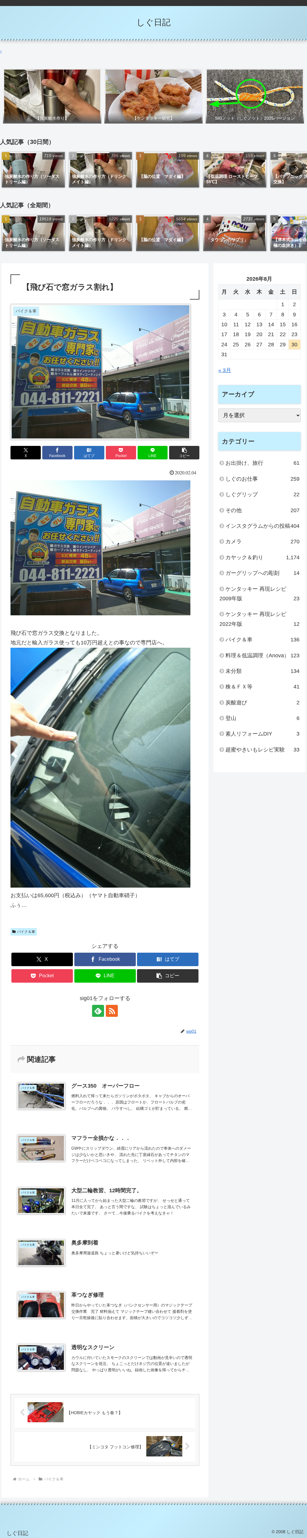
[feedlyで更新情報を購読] (98, 1011)
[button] (296, 168)
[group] (33, 170)
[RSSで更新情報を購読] (112, 1011)
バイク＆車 (26, 932)
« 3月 (224, 370)
